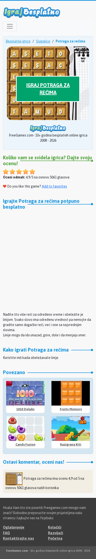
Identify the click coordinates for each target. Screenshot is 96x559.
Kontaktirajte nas (18, 538)
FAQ (6, 533)
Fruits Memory (71, 409)
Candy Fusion (25, 444)
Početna (55, 538)
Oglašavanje (13, 527)
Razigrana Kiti (70, 444)
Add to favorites (54, 186)
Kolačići (54, 527)
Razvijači (55, 533)
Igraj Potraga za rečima (48, 88)
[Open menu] (10, 26)
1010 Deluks (25, 409)
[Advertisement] (48, 260)
